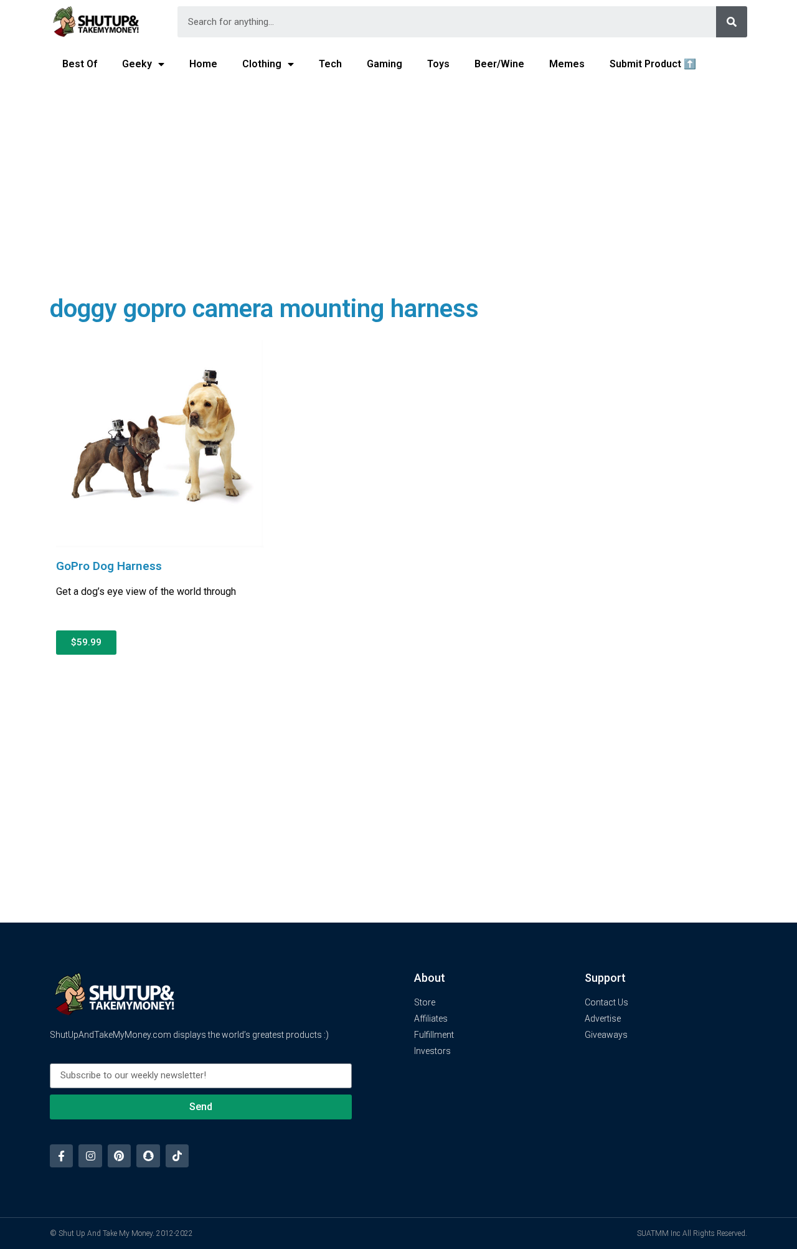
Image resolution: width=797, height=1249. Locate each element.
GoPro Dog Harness (109, 566)
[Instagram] (89, 1155)
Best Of (79, 64)
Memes (567, 64)
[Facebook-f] (61, 1155)
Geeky (137, 64)
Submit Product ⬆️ (653, 64)
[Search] (731, 21)
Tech (330, 64)
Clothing (261, 64)
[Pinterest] (119, 1155)
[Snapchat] (147, 1155)
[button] (86, 642)
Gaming (384, 64)
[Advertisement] (398, 178)
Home (203, 64)
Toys (438, 64)
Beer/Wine (499, 64)
